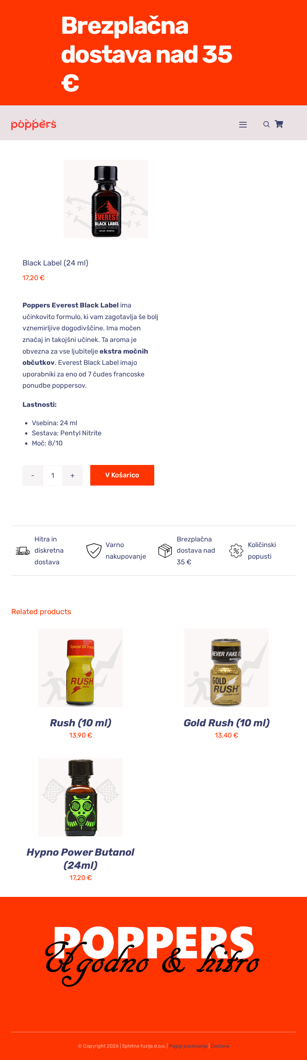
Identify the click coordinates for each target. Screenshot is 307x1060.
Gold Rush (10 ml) (226, 723)
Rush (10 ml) (80, 723)
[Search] (266, 124)
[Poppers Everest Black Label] (79, 199)
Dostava (220, 1046)
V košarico (122, 475)
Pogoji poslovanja (188, 1046)
